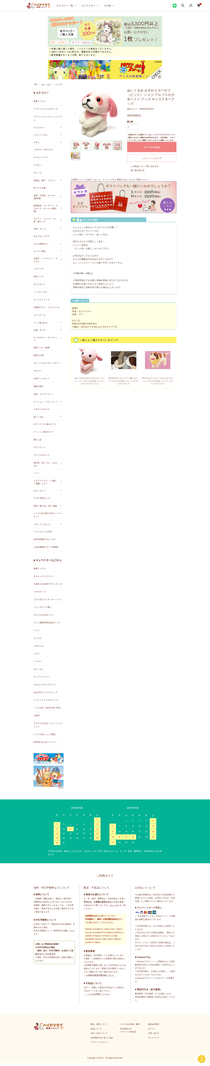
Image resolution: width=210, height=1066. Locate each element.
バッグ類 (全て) (41, 322)
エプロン (38, 165)
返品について (96, 1029)
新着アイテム (40, 101)
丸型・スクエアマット (44, 394)
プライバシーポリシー (100, 1042)
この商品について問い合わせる (145, 166)
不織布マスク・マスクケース (47, 307)
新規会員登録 (153, 1024)
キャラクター (88, 5)
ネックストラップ (42, 299)
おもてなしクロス (42, 236)
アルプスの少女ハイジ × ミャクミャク (48, 725)
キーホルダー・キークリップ (46, 339)
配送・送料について (99, 1024)
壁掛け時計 (39, 386)
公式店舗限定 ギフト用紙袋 (46, 547)
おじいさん (39, 669)
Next (118, 114)
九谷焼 (37, 715)
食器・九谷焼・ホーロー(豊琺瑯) (45, 197)
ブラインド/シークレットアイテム (48, 118)
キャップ (38, 173)
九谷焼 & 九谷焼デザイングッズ (48, 584)
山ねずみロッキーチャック (46, 692)
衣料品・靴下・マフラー (45, 180)
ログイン (151, 1029)
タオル (37, 142)
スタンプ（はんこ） (43, 524)
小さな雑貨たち (41, 243)
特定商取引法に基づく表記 (102, 1038)
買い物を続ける (138, 170)
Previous (75, 114)
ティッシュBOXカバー (44, 432)
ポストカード (40, 490)
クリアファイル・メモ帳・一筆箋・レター (46, 482)
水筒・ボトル (40, 228)
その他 (107, 5)
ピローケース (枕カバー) (45, 424)
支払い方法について (99, 1033)
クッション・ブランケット (46, 401)
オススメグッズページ (44, 576)
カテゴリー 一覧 (64, 5)
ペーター (38, 661)
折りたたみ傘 (40, 188)
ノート (37, 473)
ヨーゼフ (58, 84)
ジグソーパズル (41, 134)
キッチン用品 (40, 251)
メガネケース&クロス (43, 149)
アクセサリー (40, 127)
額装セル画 (39, 355)
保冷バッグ (39, 276)
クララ (37, 653)
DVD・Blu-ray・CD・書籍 (45, 505)
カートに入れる (152, 147)
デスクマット (40, 447)
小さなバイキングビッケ (45, 684)
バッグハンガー (41, 292)
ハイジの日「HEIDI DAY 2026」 (48, 708)
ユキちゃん (39, 646)
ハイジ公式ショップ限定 (45, 734)
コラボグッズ (40, 592)
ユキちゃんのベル (42, 409)
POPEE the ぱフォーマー (45, 742)
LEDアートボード (41, 378)
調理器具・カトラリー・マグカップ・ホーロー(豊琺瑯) (46, 208)
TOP (35, 84)
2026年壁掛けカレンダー (45, 539)
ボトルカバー (40, 284)
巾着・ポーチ (40, 330)
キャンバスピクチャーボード (47, 363)
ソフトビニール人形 (43, 531)
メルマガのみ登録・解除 (129, 1024)
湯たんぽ (38, 439)
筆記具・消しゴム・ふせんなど (46, 464)
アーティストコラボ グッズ (46, 700)
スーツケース (40, 315)
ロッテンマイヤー (42, 677)
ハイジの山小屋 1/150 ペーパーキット (48, 515)
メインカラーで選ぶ (43, 607)
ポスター (38, 371)
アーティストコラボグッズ (46, 109)
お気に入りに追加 (150, 158)
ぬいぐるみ (46, 84)
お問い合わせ (153, 1033)
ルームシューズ (41, 157)
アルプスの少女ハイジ (44, 615)
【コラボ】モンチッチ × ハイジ (48, 599)
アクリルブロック (42, 455)
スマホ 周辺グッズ (42, 498)
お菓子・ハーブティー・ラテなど (46, 260)
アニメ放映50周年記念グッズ (47, 622)
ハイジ (37, 630)
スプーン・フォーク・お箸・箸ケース (45, 220)
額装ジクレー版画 (42, 347)
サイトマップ (153, 1038)
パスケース (39, 268)
